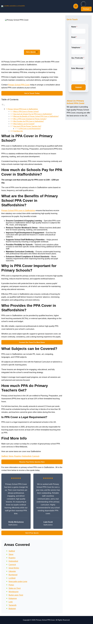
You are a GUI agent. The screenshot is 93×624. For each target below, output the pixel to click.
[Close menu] (83, 4)
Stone (11, 456)
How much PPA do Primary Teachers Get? (27, 126)
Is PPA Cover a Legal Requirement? (30, 128)
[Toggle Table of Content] (3, 105)
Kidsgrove (13, 598)
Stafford (4, 456)
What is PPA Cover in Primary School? (26, 111)
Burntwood (13, 575)
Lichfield (12, 578)
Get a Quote (30, 52)
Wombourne (13, 592)
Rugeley (17, 456)
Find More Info (18, 131)
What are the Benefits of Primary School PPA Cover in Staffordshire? (36, 116)
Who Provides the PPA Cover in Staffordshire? (28, 121)
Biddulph (12, 609)
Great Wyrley (14, 568)
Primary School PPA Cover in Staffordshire (23, 109)
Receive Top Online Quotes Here (32, 462)
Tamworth (12, 605)
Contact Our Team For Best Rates (32, 342)
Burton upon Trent (16, 595)
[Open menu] (75, 6)
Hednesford (26, 456)
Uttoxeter (12, 571)
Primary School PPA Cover (19, 85)
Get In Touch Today (32, 93)
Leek (11, 602)
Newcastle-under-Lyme (18, 581)
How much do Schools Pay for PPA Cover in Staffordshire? (32, 114)
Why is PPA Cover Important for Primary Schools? (29, 119)
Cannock (35, 456)
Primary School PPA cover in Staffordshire (18, 210)
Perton (11, 585)
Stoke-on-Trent (15, 588)
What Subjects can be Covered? (23, 124)
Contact (86, 9)
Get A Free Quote (32, 533)
